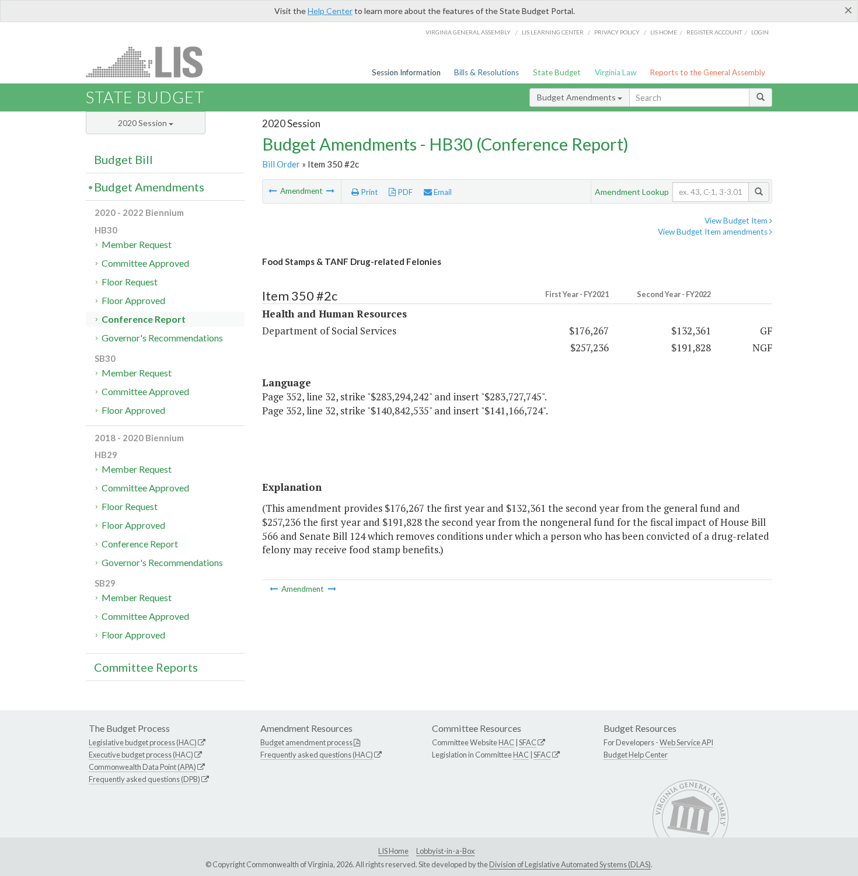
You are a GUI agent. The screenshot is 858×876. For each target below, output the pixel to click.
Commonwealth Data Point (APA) (142, 767)
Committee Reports (146, 667)
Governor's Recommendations (162, 337)
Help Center (330, 11)
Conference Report (144, 318)
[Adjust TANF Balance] (330, 191)
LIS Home (393, 851)
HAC (506, 742)
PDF (404, 192)
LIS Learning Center (553, 32)
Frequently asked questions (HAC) (316, 754)
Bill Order (281, 164)
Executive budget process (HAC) (141, 754)
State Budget (557, 72)
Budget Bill (123, 159)
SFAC (527, 742)
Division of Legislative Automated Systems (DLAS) (570, 864)
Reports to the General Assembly (707, 72)
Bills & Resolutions (486, 72)
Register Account (714, 32)
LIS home (663, 32)
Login (760, 32)
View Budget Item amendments (713, 231)
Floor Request (130, 281)
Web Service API (686, 742)
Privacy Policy (617, 32)
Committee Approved (145, 262)
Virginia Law (615, 72)
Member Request (137, 244)
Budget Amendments (577, 97)
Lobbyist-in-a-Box (445, 851)
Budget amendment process (306, 742)
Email (442, 192)
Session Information (406, 72)
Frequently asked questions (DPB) (144, 779)
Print (368, 192)
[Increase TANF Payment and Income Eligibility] (273, 191)
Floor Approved (133, 300)
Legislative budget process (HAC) (143, 742)
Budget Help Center (636, 754)
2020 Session (143, 123)
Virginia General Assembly (468, 32)
